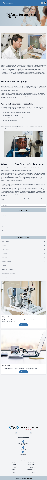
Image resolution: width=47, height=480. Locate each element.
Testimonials (4, 226)
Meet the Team (5, 223)
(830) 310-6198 (23, 449)
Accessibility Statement (29, 477)
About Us (4, 215)
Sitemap (40, 477)
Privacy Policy (35, 477)
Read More (23, 324)
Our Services (5, 219)
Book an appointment (23, 456)
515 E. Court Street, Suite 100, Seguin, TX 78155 (23, 444)
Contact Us (4, 230)
